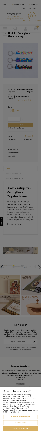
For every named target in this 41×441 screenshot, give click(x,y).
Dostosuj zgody (20, 422)
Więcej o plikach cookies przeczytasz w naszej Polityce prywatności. (20, 411)
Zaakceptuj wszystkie (20, 428)
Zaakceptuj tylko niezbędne (20, 417)
